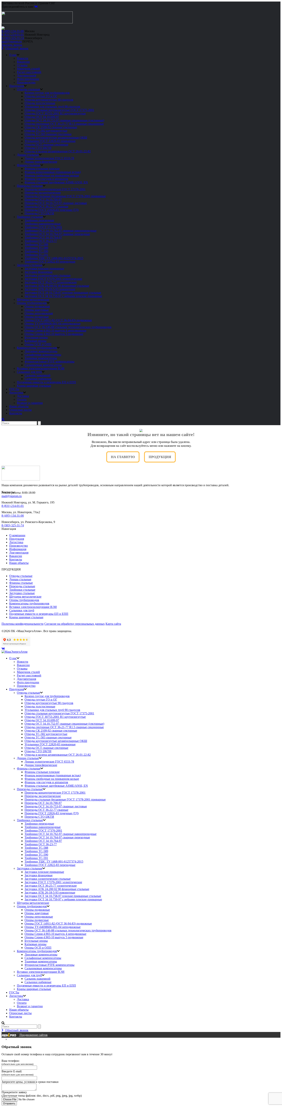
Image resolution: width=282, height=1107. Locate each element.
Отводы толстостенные (40, 103)
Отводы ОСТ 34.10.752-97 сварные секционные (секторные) (64, 120)
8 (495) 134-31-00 (13, 31)
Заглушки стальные (29, 265)
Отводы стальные (28, 89)
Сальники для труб (29, 371)
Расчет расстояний (29, 72)
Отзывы (22, 65)
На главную (123, 457)
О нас (13, 54)
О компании (17, 535)
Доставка (23, 396)
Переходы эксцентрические (43, 192)
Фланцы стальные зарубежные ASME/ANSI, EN (56, 182)
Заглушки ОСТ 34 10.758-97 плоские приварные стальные (63, 292)
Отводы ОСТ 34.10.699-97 (42, 116)
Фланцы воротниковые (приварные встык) (53, 172)
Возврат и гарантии (30, 402)
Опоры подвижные (37, 306)
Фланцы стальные (28, 165)
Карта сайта (113, 623)
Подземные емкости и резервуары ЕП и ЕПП (46, 382)
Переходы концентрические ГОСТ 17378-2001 (55, 189)
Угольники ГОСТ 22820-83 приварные (50, 141)
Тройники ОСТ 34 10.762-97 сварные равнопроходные (60, 230)
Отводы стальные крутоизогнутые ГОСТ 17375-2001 (59, 110)
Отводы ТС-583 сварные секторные (48, 134)
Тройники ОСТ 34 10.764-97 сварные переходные (57, 234)
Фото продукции (28, 79)
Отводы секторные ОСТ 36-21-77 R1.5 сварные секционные (64, 123)
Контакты (15, 413)
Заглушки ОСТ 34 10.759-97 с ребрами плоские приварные (63, 296)
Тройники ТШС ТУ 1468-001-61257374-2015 (54, 258)
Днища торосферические (41, 161)
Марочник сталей (28, 68)
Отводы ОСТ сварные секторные (46, 144)
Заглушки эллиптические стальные (48, 275)
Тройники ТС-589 (36, 247)
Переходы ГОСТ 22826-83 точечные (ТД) (52, 210)
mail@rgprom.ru (12, 41)
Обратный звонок (16, 48)
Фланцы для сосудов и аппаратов (46, 179)
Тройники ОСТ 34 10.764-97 (43, 237)
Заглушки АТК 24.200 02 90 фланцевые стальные (57, 285)
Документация (26, 75)
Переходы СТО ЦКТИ (39, 213)
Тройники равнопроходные (43, 223)
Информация (17, 549)
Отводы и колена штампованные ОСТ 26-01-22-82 (58, 151)
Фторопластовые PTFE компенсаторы (49, 361)
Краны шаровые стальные (34, 385)
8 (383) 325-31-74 (13, 38)
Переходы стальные (30, 185)
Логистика (16, 392)
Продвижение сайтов (33, 1035)
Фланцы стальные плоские (42, 168)
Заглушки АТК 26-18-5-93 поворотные (50, 289)
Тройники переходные (39, 220)
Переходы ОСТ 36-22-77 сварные (46, 206)
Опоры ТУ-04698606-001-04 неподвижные (53, 323)
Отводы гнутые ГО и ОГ (41, 96)
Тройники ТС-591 (36, 254)
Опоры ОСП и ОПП (38, 344)
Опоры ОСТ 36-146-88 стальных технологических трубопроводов (68, 327)
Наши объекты (19, 406)
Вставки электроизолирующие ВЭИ (40, 368)
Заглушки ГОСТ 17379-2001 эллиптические (53, 278)
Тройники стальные (30, 216)
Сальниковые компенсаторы (43, 365)
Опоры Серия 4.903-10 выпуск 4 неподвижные (55, 330)
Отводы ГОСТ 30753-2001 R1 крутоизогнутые (55, 113)
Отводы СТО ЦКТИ (38, 148)
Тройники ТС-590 (36, 251)
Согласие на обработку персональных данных (74, 623)
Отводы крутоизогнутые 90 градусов (49, 99)
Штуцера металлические (33, 299)
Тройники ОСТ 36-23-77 (41, 241)
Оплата (21, 399)
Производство (26, 82)
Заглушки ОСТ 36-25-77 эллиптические (51, 282)
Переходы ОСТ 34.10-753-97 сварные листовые (56, 203)
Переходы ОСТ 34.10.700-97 (43, 199)
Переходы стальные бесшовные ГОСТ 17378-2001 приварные (65, 196)
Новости (22, 58)
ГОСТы (14, 389)
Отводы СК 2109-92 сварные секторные (51, 127)
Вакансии (23, 61)
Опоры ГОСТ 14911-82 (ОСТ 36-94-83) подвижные (58, 320)
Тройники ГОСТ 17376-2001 (43, 227)
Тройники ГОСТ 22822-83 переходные (50, 261)
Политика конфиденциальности (23, 623)
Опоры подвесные (37, 316)
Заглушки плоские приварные (44, 268)
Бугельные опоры (36, 337)
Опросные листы (20, 409)
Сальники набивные (38, 378)
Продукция (16, 85)
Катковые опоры (35, 340)
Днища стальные (28, 154)
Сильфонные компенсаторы (43, 354)
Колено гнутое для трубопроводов (47, 92)
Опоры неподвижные (39, 313)
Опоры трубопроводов (32, 303)
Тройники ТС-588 (36, 244)
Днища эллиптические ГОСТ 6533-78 (49, 158)
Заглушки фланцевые (39, 272)
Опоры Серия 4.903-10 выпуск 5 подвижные (54, 334)
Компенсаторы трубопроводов (37, 347)
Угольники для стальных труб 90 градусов (52, 106)
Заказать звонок (12, 45)
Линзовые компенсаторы (41, 351)
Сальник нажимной (37, 375)
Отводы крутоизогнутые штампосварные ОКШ (56, 137)
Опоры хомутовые (37, 309)
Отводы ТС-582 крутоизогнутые (46, 130)
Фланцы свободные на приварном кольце (52, 175)
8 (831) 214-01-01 (13, 34)
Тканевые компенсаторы (41, 358)
